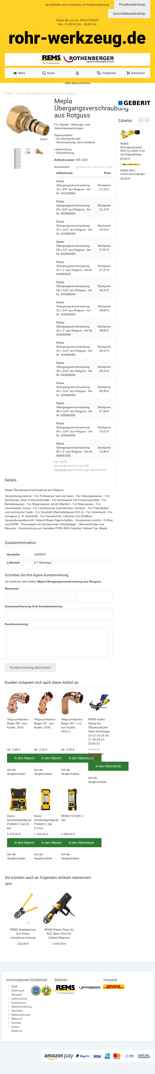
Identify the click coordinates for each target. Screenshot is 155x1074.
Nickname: (12, 588)
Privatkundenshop (132, 4)
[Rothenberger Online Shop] (89, 986)
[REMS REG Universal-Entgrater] (130, 165)
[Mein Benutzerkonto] (77, 73)
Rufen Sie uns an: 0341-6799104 (77, 20)
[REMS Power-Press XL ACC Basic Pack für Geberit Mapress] (59, 908)
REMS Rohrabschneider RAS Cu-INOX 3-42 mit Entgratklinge (132, 149)
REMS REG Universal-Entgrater (132, 172)
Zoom (43, 139)
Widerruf (16, 1018)
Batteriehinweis (21, 1014)
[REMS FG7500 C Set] (72, 799)
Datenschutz (19, 998)
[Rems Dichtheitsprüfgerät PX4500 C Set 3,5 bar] (45, 799)
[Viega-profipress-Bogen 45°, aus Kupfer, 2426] (45, 703)
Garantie (16, 1010)
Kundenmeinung (16, 624)
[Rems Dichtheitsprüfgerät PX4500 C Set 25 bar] (18, 799)
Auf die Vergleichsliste (16, 771)
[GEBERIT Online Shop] (134, 103)
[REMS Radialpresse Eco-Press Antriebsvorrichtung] (23, 908)
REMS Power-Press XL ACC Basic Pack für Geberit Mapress (59, 933)
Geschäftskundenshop (129, 13)
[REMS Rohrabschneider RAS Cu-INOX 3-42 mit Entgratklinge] (130, 134)
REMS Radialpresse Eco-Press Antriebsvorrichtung (23, 933)
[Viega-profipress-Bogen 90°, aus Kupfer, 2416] (18, 703)
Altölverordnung (21, 1006)
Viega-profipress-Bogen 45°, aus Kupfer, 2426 (45, 723)
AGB (14, 986)
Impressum (18, 1002)
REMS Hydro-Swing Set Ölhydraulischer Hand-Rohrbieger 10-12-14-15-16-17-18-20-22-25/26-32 (99, 731)
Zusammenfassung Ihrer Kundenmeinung (33, 606)
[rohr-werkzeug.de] (77, 39)
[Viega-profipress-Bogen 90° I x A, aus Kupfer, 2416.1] (72, 703)
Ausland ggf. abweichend (80, 469)
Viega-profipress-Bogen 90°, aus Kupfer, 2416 (18, 723)
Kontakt (16, 1022)
